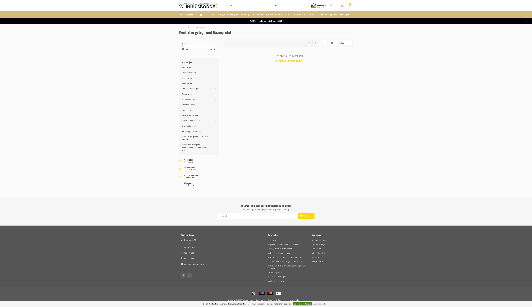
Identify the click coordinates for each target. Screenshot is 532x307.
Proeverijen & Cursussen (192, 131)
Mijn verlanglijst (318, 253)
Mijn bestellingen (319, 244)
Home (181, 27)
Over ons (210, 14)
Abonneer (307, 216)
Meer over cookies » (321, 304)
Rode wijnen (187, 67)
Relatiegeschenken (190, 115)
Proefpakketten (188, 104)
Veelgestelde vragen (228, 14)
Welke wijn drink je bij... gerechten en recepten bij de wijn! (194, 147)
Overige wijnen (188, 99)
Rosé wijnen (187, 78)
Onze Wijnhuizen (189, 126)
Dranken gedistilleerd (191, 120)
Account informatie (320, 240)
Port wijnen (187, 94)
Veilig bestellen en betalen (279, 253)
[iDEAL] (253, 293)
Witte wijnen (187, 83)
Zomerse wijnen (189, 72)
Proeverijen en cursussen (278, 14)
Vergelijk (315, 257)
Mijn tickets (316, 248)
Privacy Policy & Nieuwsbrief (280, 248)
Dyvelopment (298, 300)
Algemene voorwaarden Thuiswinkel (283, 244)
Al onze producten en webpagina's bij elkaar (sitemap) (286, 267)
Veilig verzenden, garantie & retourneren (285, 257)
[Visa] (278, 293)
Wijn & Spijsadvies (275, 272)
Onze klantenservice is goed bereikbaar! (285, 261)
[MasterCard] (270, 293)
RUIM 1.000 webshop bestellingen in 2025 (266, 21)
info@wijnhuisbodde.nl (194, 264)
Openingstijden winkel (252, 14)
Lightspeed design (283, 300)
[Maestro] (261, 293)
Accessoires (187, 110)
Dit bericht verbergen (302, 304)
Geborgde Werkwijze (277, 276)
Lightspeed (270, 300)
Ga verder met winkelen (288, 61)
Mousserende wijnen (191, 88)
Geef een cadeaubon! (303, 14)
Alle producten (318, 261)
